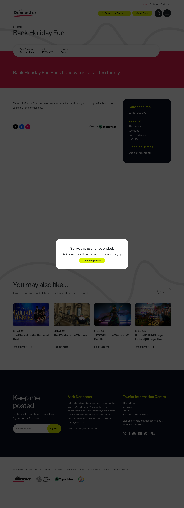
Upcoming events (92, 260)
